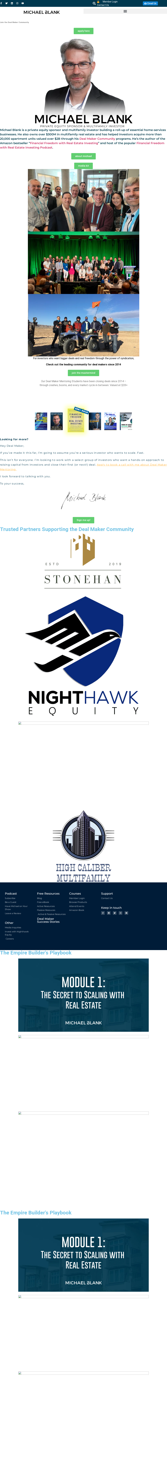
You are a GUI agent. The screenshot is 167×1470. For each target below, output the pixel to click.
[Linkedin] (12, 3)
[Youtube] (23, 3)
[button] (94, 3)
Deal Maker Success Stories (48, 920)
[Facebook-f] (1, 3)
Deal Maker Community (97, 139)
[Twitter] (6, 3)
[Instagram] (17, 3)
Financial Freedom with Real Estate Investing (64, 143)
